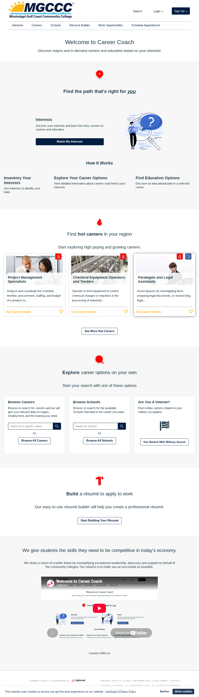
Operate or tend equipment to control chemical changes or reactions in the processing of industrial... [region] (95, 295)
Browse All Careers (34, 440)
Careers (37, 25)
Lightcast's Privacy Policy (120, 691)
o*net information (137, 681)
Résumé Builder (79, 25)
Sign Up (179, 11)
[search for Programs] (122, 426)
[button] (137, 11)
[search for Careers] (57, 426)
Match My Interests (70, 141)
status (175, 681)
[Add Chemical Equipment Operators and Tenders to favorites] (126, 310)
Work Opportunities (110, 25)
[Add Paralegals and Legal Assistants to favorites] (191, 310)
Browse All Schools (99, 440)
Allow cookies (183, 691)
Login (157, 11)
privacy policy (111, 681)
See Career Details (18, 311)
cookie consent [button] (113, 686)
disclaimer (160, 681)
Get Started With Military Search (164, 441)
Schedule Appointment (145, 25)
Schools (56, 25)
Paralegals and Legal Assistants (155, 279)
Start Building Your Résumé (100, 520)
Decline (164, 691)
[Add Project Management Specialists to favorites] (61, 310)
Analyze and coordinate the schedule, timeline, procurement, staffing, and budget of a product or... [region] (34, 295)
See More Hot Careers (99, 331)
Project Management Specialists (25, 279)
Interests (17, 25)
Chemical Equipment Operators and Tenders (99, 279)
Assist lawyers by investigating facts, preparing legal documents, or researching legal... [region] (163, 295)
